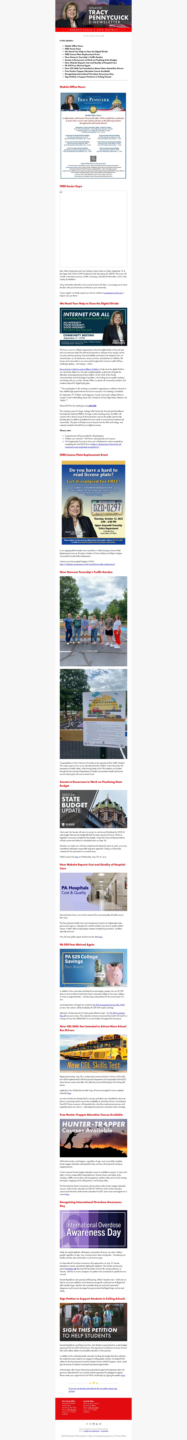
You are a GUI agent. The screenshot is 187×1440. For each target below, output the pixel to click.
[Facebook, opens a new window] (87, 1425)
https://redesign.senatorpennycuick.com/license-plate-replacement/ (87, 564)
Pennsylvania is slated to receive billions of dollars (79, 369)
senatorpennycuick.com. (113, 293)
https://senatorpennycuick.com (100, 1436)
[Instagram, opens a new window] (93, 1425)
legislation (70, 1268)
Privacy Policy (120, 1436)
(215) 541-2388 (93, 1408)
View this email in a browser (92, 36)
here (76, 856)
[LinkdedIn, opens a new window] (97, 1425)
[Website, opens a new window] (100, 1425)
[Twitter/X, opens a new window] (90, 1425)
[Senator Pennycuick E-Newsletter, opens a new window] (93, 16)
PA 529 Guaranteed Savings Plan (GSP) (109, 1004)
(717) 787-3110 (71, 1410)
